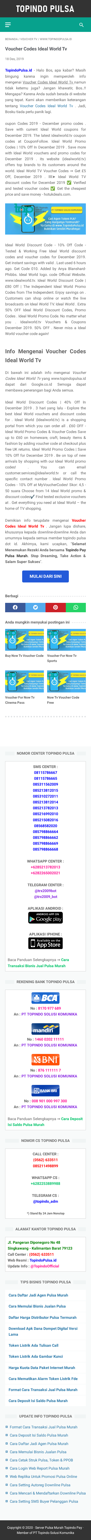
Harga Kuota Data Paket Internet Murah (42, 1367)
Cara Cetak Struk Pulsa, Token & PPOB (41, 1460)
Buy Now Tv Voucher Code (24, 656)
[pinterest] (56, 607)
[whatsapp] (76, 607)
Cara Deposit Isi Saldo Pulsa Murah (38, 1401)
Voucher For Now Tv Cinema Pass (20, 700)
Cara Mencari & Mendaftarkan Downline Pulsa (48, 1493)
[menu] (8, 25)
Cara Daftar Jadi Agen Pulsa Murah (38, 1295)
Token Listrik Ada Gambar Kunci (36, 1356)
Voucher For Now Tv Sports (62, 658)
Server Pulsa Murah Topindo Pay (58, 1527)
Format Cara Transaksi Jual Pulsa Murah (43, 1390)
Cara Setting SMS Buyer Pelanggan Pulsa (44, 1501)
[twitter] (35, 607)
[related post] (24, 640)
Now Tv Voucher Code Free (63, 700)
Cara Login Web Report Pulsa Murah (40, 1468)
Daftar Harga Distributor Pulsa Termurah (43, 1317)
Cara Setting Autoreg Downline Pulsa (40, 1485)
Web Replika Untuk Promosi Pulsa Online (43, 1476)
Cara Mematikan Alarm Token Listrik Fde (43, 1378)
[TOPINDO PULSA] (45, 8)
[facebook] (15, 607)
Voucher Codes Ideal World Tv (47, 106)
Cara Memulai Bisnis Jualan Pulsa (37, 1306)
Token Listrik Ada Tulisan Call (33, 1345)
